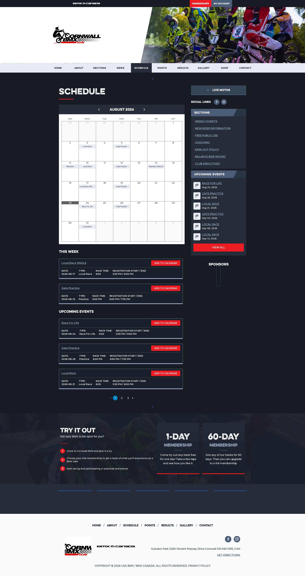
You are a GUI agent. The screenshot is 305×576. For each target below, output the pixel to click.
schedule (132, 525)
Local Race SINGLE (87, 186)
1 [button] (115, 398)
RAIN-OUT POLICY (207, 149)
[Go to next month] (144, 109)
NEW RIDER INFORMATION (213, 128)
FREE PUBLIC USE (206, 135)
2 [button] (121, 398)
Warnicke (70, 166)
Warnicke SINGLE (156, 166)
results (169, 525)
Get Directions (228, 555)
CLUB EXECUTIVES (207, 163)
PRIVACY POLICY (199, 565)
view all (218, 247)
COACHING (202, 142)
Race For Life (87, 206)
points (152, 525)
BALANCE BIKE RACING (210, 156)
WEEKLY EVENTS (206, 121)
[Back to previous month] (99, 109)
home (98, 525)
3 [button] (128, 398)
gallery (188, 525)
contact (206, 525)
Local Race (87, 146)
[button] (110, 398)
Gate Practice (121, 146)
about (114, 525)
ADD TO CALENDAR (165, 263)
